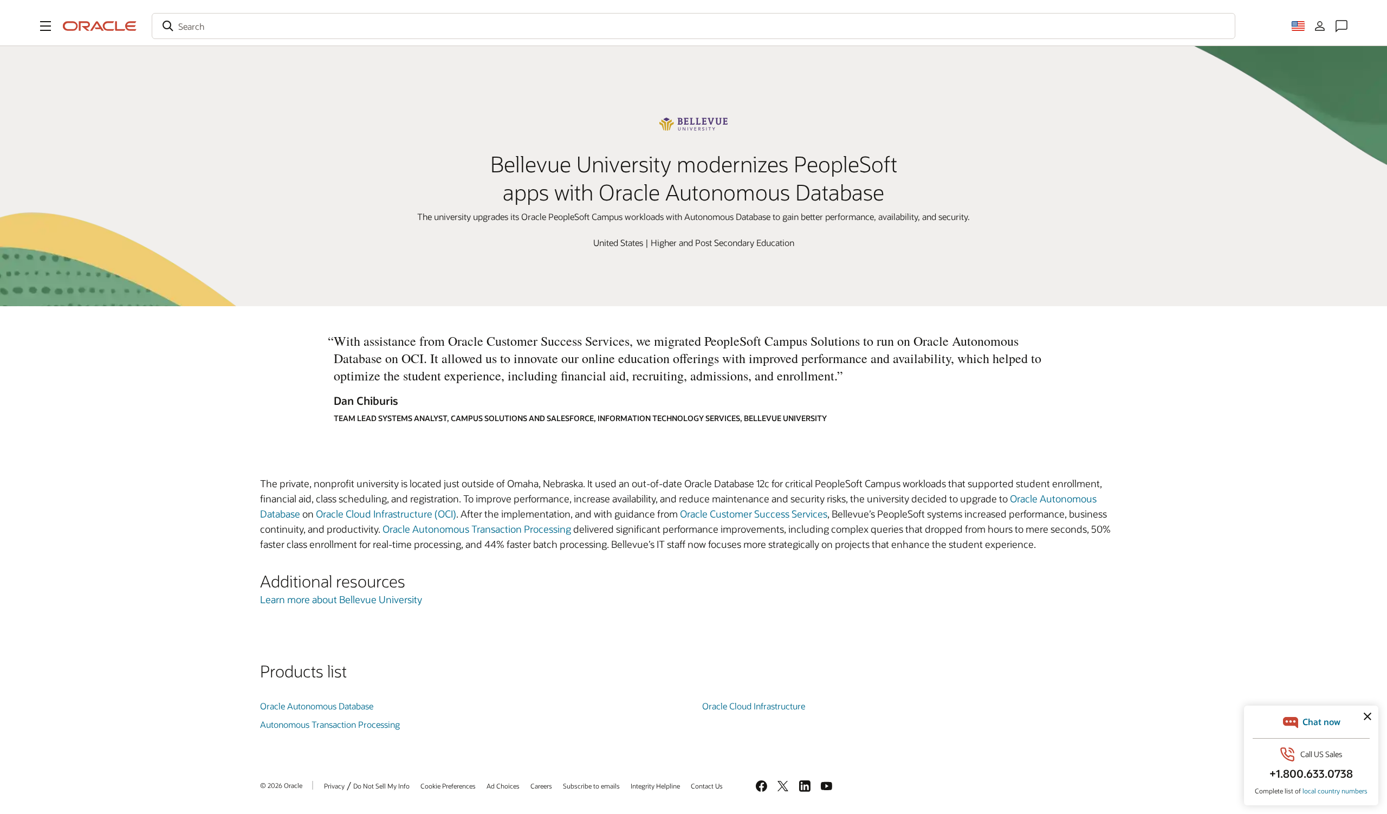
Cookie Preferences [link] (448, 785)
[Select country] (1298, 26)
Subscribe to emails (591, 785)
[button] (45, 26)
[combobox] (693, 26)
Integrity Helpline (655, 785)
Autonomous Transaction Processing (330, 724)
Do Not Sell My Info (381, 785)
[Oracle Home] (100, 26)
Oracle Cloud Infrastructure (753, 706)
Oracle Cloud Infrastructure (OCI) (386, 513)
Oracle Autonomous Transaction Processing (477, 528)
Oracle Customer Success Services (753, 513)
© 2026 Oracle (281, 785)
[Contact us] (1341, 26)
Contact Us (707, 785)
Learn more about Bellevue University (341, 599)
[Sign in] (1319, 26)
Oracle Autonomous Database (316, 706)
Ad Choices (503, 785)
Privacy (334, 785)
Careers (541, 785)
